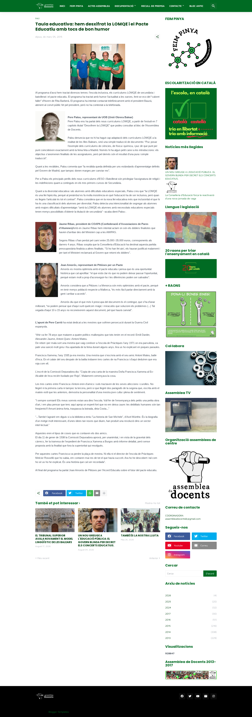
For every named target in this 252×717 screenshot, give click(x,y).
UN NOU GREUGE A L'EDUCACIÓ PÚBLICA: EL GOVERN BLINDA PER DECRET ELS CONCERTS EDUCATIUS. (97, 540)
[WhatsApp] (90, 493)
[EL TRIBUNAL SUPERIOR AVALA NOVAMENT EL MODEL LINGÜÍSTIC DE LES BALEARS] (55, 520)
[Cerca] (213, 6)
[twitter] (190, 696)
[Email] (97, 493)
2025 (191, 601)
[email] (206, 696)
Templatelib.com (80, 711)
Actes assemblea (99, 5)
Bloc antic (196, 5)
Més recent (43, 558)
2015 (191, 625)
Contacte (175, 5)
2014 (191, 631)
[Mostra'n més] (104, 493)
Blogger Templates (59, 711)
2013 (191, 637)
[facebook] (182, 696)
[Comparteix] (157, 37)
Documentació (124, 5)
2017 (191, 613)
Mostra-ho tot (152, 503)
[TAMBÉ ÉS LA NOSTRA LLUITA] (140, 520)
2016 (191, 619)
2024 (191, 607)
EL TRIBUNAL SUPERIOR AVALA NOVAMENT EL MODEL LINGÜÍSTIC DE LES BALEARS (54, 539)
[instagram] (214, 696)
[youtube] (198, 696)
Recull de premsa (153, 5)
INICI (62, 5)
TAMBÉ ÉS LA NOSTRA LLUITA (140, 535)
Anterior (153, 558)
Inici (37, 18)
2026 (191, 595)
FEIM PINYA (76, 5)
